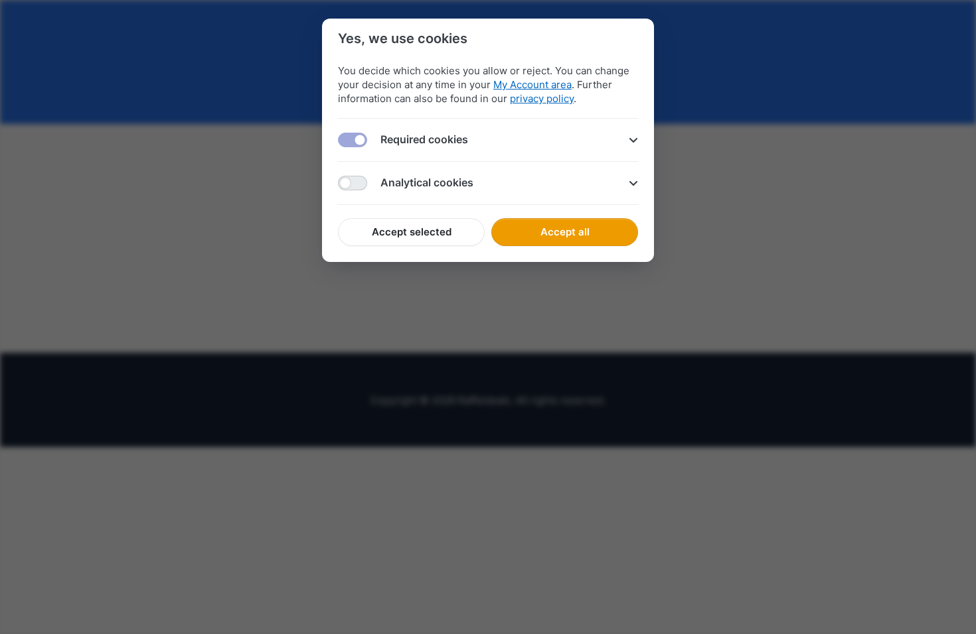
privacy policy (542, 98)
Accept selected (411, 231)
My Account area (532, 84)
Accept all (565, 231)
